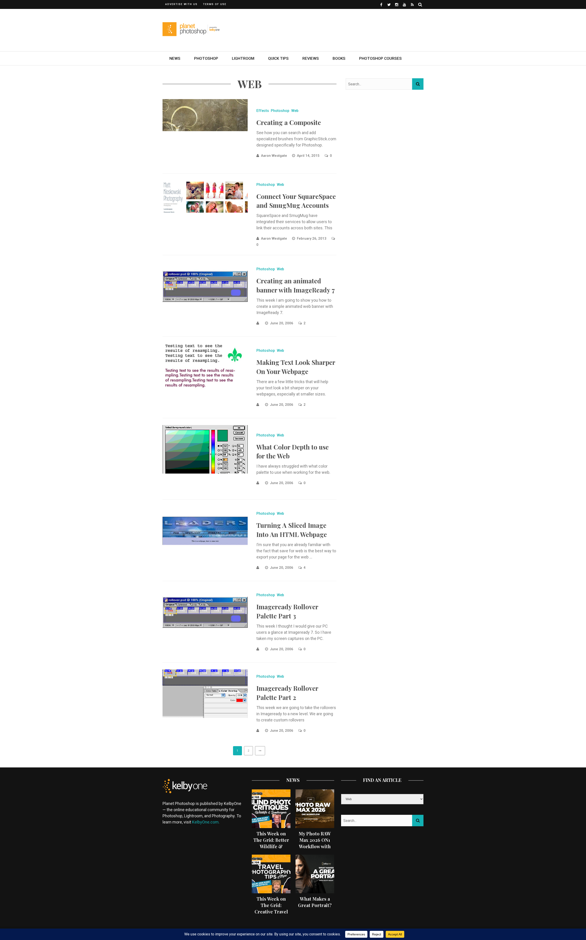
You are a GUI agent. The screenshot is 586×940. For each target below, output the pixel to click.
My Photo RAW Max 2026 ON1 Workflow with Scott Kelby (315, 843)
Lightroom (243, 58)
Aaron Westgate (274, 156)
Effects (262, 110)
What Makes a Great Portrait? (315, 902)
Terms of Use (214, 4)
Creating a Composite (288, 122)
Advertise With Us (181, 4)
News (174, 58)
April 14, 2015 (308, 156)
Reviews (310, 58)
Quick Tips (278, 58)
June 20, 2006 (282, 323)
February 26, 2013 (312, 238)
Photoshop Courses (380, 58)
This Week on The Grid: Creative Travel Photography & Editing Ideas (271, 911)
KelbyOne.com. (206, 822)
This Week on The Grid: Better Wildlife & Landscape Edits (271, 843)
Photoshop (206, 58)
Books (339, 58)
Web (294, 110)
